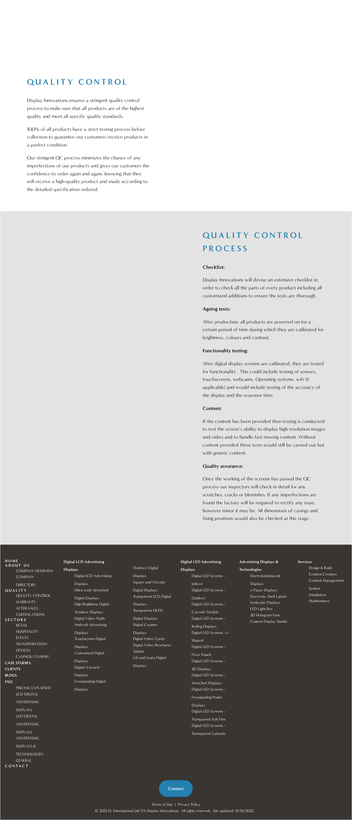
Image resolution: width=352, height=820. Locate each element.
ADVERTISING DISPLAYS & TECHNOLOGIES (29, 746)
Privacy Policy (189, 804)
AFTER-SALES (27, 608)
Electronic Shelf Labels (268, 596)
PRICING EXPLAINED (33, 688)
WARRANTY (26, 602)
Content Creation (323, 574)
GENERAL (24, 760)
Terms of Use (162, 804)
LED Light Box (262, 608)
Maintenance (319, 601)
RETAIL (22, 625)
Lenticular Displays (265, 602)
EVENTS (22, 637)
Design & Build (320, 568)
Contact (175, 788)
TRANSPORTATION (31, 644)
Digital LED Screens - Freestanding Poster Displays (209, 697)
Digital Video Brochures (152, 645)
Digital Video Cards (148, 638)
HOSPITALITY (27, 631)
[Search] (51, 7)
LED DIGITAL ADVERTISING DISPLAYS (28, 724)
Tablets (138, 651)
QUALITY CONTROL (33, 595)
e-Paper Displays (264, 590)
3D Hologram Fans (265, 615)
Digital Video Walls (90, 618)
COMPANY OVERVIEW (35, 571)
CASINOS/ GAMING (32, 656)
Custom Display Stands (268, 621)
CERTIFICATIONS (30, 614)
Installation (317, 594)
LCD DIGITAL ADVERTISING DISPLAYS (28, 702)
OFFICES (23, 650)
